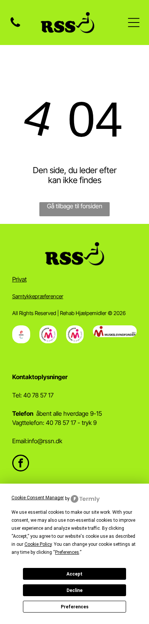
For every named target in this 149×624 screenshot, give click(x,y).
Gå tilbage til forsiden (74, 206)
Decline (74, 590)
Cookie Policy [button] (38, 544)
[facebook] (20, 464)
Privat (19, 279)
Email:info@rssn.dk (37, 441)
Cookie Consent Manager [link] (37, 497)
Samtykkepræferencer (37, 296)
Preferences (75, 607)
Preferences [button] (67, 552)
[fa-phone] (15, 26)
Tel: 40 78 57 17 (32, 395)
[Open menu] (133, 22)
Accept (74, 574)
